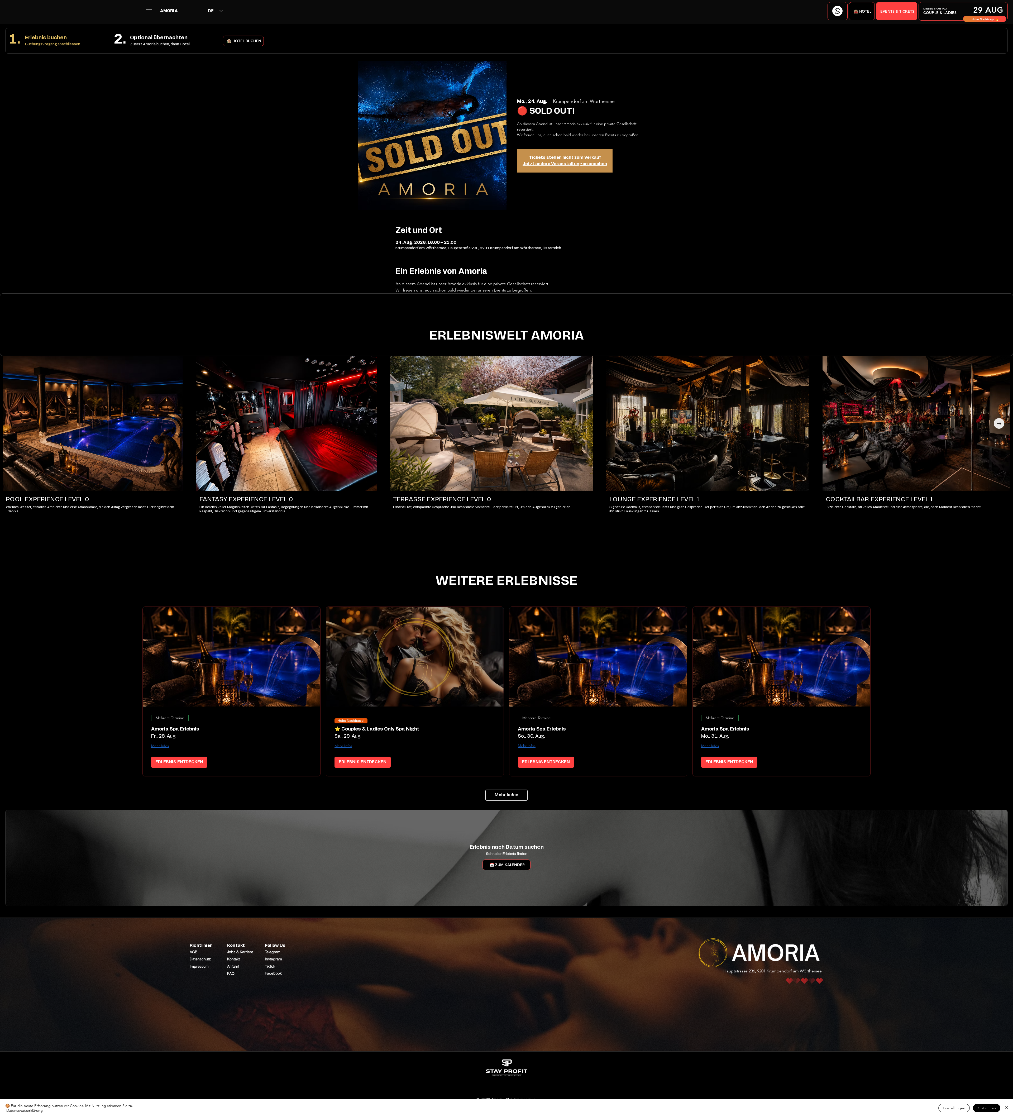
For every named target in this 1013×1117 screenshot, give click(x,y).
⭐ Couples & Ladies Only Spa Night (377, 729)
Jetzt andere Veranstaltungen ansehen (565, 164)
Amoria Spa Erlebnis (175, 729)
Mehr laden (506, 794)
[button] (862, 11)
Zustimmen (986, 1108)
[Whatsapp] (837, 11)
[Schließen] (1007, 1108)
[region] (963, 11)
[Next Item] (999, 423)
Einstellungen (954, 1108)
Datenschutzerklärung (24, 1110)
